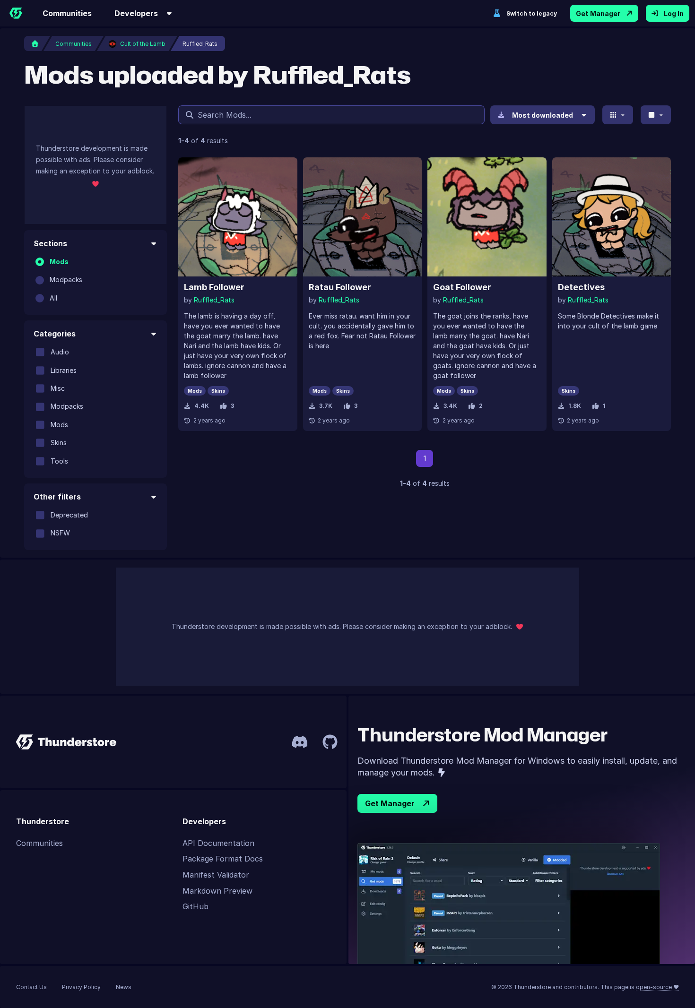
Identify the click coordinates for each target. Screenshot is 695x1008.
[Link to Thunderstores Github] (330, 742)
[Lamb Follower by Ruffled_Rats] (237, 216)
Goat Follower (462, 287)
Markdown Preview (217, 891)
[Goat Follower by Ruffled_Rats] (487, 216)
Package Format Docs (222, 858)
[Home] (15, 13)
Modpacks (66, 280)
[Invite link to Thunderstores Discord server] (299, 742)
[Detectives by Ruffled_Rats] (611, 216)
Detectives (581, 287)
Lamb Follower (214, 287)
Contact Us (31, 987)
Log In (674, 13)
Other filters (57, 496)
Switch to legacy (531, 13)
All (53, 298)
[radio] (39, 262)
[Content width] (656, 114)
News (123, 987)
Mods (59, 262)
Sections (50, 243)
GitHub (195, 906)
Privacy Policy (81, 987)
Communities (67, 13)
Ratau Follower (340, 287)
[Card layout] (617, 114)
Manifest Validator (215, 874)
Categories (55, 333)
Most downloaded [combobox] (542, 115)
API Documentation (218, 843)
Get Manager (598, 13)
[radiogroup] (95, 280)
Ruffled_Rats (214, 300)
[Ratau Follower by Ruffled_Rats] (362, 216)
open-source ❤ (657, 987)
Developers (136, 13)
